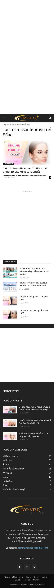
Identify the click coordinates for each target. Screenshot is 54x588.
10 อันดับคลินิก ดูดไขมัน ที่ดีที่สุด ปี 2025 (34, 298)
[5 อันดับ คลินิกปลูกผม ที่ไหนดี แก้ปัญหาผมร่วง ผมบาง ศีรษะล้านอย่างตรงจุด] (10, 409)
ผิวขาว (28, 577)
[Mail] (27, 567)
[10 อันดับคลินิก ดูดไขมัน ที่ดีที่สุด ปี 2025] (10, 300)
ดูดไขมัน (18, 580)
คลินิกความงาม (8, 164)
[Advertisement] (27, 28)
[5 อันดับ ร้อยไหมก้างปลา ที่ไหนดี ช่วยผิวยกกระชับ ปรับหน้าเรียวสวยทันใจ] (27, 153)
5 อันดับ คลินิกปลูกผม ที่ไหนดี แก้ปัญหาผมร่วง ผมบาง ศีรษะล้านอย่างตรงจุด (34, 408)
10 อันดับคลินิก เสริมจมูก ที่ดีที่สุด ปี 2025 (34, 312)
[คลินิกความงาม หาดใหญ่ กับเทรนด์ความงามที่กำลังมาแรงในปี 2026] (10, 287)
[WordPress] (34, 567)
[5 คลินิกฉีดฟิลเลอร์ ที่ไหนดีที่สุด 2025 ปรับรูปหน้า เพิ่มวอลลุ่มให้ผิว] (10, 436)
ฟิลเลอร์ (36, 577)
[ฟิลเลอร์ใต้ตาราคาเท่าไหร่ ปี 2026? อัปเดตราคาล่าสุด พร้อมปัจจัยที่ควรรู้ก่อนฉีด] (10, 272)
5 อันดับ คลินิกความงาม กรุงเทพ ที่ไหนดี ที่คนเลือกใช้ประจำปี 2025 (35, 422)
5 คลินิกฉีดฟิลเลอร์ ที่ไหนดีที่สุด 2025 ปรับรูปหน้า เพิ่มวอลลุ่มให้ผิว (33, 435)
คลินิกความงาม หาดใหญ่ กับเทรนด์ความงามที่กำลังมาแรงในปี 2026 (33, 284)
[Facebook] (19, 567)
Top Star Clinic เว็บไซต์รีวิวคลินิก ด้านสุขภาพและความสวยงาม (24, 176)
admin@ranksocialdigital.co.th (33, 547)
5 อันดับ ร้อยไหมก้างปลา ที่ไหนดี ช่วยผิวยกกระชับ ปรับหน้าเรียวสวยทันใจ (25, 170)
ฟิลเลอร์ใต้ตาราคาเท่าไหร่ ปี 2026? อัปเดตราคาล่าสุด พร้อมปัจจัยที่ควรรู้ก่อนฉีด (34, 271)
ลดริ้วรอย (27, 580)
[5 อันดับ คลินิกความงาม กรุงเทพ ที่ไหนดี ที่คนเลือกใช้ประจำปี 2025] (10, 423)
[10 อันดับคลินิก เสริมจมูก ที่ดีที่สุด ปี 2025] (10, 314)
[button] (4, 118)
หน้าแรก (6, 577)
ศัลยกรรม (36, 580)
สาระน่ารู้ (45, 577)
